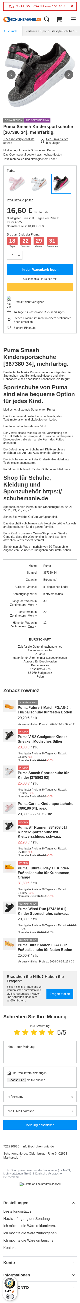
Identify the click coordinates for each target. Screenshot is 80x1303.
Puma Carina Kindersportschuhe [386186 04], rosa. (45, 806)
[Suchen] (46, 19)
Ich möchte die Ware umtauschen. (29, 1240)
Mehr (31, 604)
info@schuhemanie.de (38, 1146)
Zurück (12, 31)
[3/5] (34, 1032)
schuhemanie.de (32, 523)
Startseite (31, 31)
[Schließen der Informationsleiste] (72, 6)
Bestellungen (15, 1203)
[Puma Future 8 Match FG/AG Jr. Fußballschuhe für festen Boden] (9, 706)
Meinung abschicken (40, 1125)
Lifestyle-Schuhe (61, 31)
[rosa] (17, 184)
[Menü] (73, 19)
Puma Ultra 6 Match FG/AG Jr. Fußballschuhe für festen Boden (45, 947)
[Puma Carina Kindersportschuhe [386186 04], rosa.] (9, 808)
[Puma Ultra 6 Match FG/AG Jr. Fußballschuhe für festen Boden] (9, 944)
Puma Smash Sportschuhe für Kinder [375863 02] (43, 775)
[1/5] (17, 1032)
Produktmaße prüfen (20, 200)
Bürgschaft (50, 579)
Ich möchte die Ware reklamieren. (29, 1226)
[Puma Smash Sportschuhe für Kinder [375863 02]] (9, 771)
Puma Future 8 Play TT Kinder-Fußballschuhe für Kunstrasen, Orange (44, 872)
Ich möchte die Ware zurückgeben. (30, 1233)
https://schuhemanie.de (32, 495)
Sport (43, 31)
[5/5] (51, 1032)
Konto (9, 1262)
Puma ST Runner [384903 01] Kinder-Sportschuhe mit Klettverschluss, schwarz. (42, 832)
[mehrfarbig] (61, 184)
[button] (11, 74)
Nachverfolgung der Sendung (26, 1219)
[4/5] (42, 1032)
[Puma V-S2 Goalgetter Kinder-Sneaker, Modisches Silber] (9, 735)
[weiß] (39, 184)
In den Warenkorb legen (40, 269)
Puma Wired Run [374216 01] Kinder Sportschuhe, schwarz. (43, 911)
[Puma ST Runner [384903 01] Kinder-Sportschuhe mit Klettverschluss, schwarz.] (9, 826)
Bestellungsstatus (17, 1211)
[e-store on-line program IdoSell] (40, 1184)
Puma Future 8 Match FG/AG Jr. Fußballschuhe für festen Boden (45, 710)
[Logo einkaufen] (22, 19)
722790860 (11, 1146)
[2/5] (25, 1032)
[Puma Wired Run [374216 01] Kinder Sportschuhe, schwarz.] (9, 908)
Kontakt (9, 1248)
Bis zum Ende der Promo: (23, 234)
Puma (47, 565)
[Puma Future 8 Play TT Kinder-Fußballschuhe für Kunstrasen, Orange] (9, 867)
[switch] (10, 1296)
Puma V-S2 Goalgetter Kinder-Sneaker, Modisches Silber (43, 739)
